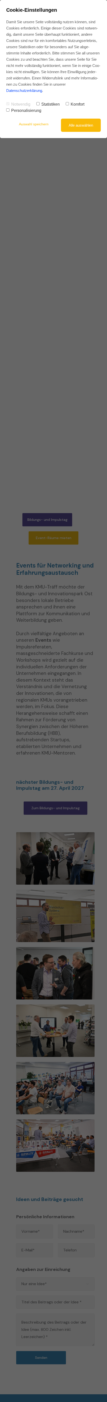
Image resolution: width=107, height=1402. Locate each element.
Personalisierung (26, 110)
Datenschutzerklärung (24, 90)
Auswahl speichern (34, 124)
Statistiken (50, 104)
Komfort (77, 104)
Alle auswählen (81, 125)
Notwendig (20, 104)
